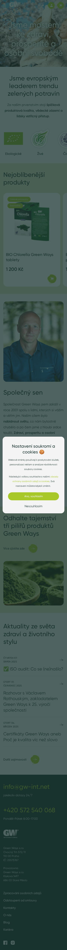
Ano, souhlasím (33, 496)
